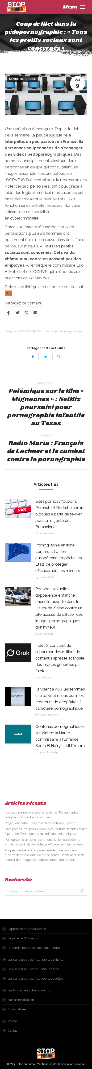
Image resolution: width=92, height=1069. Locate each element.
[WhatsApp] (26, 313)
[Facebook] (8, 313)
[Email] (35, 313)
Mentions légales (47, 1064)
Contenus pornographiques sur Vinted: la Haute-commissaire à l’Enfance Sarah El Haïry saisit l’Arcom (60, 736)
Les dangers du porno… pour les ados (33, 969)
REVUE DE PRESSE (22, 79)
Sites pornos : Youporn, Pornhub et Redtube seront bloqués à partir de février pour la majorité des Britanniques (60, 514)
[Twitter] (17, 313)
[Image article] (18, 508)
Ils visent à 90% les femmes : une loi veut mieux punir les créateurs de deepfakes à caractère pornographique (61, 699)
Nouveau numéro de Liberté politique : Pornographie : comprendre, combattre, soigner (42, 815)
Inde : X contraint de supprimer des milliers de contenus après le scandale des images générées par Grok (59, 658)
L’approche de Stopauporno (27, 929)
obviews (80, 1064)
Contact (13, 1030)
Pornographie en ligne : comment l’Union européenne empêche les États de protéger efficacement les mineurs (58, 558)
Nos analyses (17, 1009)
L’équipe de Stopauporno (25, 938)
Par (56, 331)
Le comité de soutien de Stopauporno (34, 948)
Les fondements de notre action (30, 990)
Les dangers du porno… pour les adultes (35, 978)
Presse (12, 1021)
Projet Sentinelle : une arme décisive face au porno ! (41, 823)
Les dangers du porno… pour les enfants (35, 959)
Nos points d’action (21, 1000)
